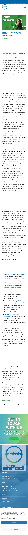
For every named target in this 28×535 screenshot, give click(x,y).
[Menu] (24, 7)
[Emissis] (11, 7)
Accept (14, 522)
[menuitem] (24, 7)
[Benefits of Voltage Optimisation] (14, 22)
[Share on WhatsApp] (14, 404)
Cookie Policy (14, 532)
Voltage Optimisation (9, 53)
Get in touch (12, 393)
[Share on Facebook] (4, 404)
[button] (26, 509)
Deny (14, 525)
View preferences (14, 529)
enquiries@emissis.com (9, 478)
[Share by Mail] (23, 404)
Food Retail (5, 499)
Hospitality (4, 498)
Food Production (6, 501)
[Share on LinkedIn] (18, 404)
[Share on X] (9, 404)
